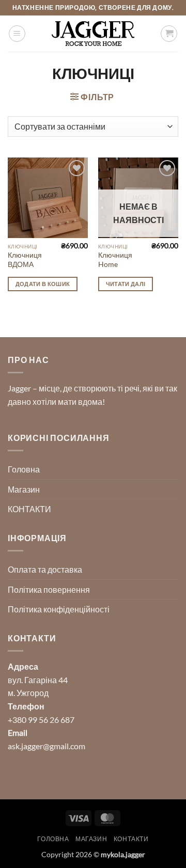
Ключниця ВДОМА (25, 260)
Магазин (24, 489)
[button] (17, 33)
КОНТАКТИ (29, 509)
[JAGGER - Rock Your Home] (93, 33)
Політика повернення (49, 589)
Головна (24, 469)
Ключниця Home (115, 260)
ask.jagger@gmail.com (46, 746)
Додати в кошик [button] (43, 283)
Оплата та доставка (45, 569)
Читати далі (126, 283)
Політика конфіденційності (59, 609)
